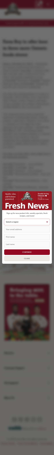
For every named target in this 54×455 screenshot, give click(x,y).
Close (27, 258)
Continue (27, 252)
